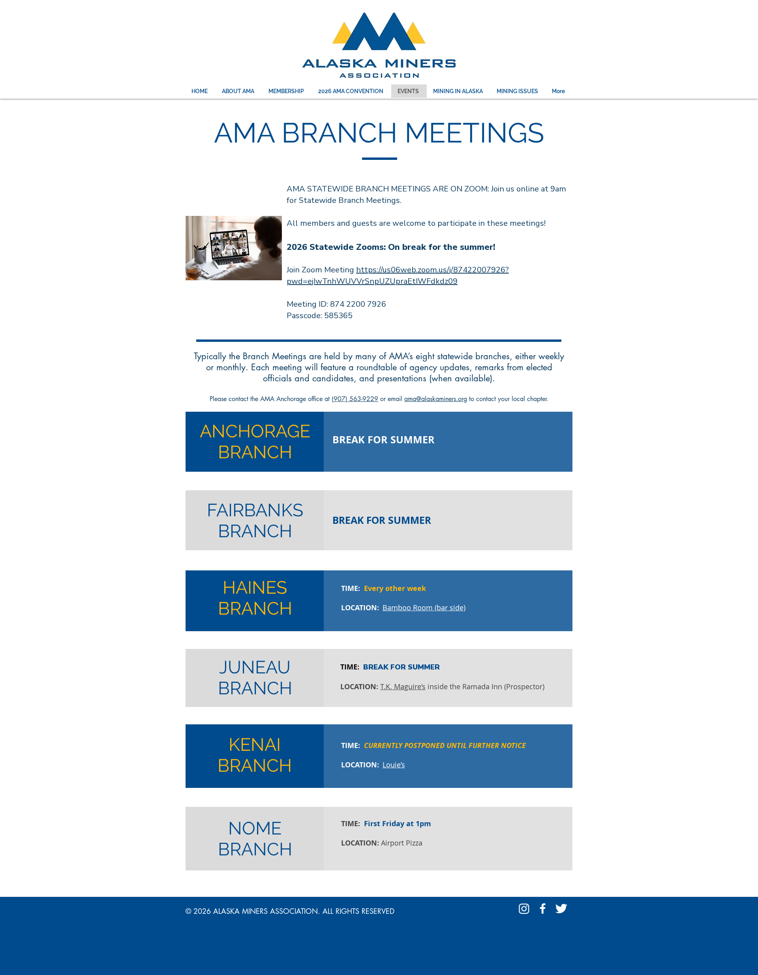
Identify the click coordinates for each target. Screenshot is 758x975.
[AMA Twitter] (561, 908)
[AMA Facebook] (543, 908)
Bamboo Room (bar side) (424, 607)
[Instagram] (524, 908)
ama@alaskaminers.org (435, 399)
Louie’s (394, 764)
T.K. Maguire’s (403, 686)
